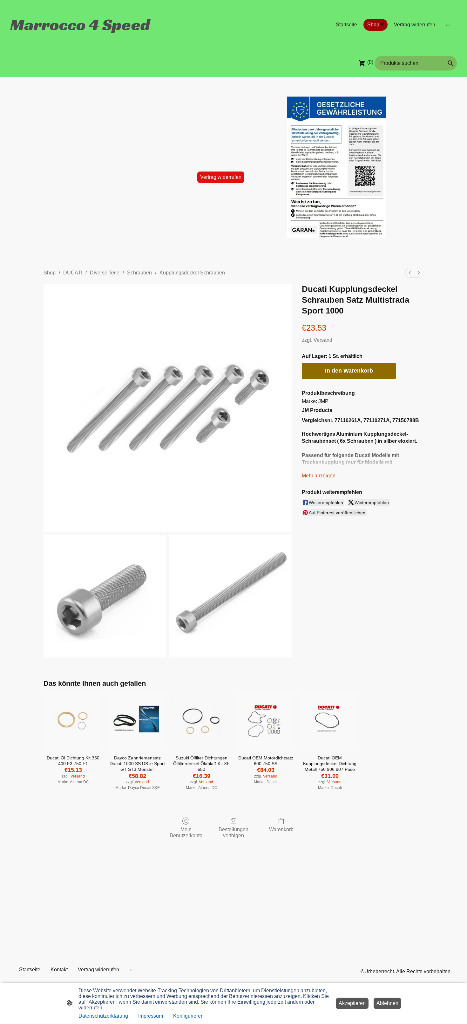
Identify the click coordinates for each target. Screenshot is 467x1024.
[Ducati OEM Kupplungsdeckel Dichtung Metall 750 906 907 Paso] (329, 721)
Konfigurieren (188, 1016)
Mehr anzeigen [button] (318, 475)
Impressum (150, 1016)
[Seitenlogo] (81, 40)
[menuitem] (409, 272)
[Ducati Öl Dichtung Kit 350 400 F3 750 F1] (73, 721)
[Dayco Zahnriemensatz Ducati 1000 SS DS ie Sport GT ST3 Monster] (137, 721)
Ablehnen (387, 1003)
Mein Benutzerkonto (186, 832)
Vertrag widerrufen (220, 177)
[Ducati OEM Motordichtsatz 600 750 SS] (265, 721)
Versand (323, 340)
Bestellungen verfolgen (233, 832)
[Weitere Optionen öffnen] (448, 25)
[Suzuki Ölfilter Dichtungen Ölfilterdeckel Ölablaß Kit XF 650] (201, 721)
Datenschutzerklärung (103, 1016)
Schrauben (139, 272)
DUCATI (72, 272)
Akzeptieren (352, 1003)
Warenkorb (281, 829)
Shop (50, 272)
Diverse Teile (104, 272)
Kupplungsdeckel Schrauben (192, 272)
